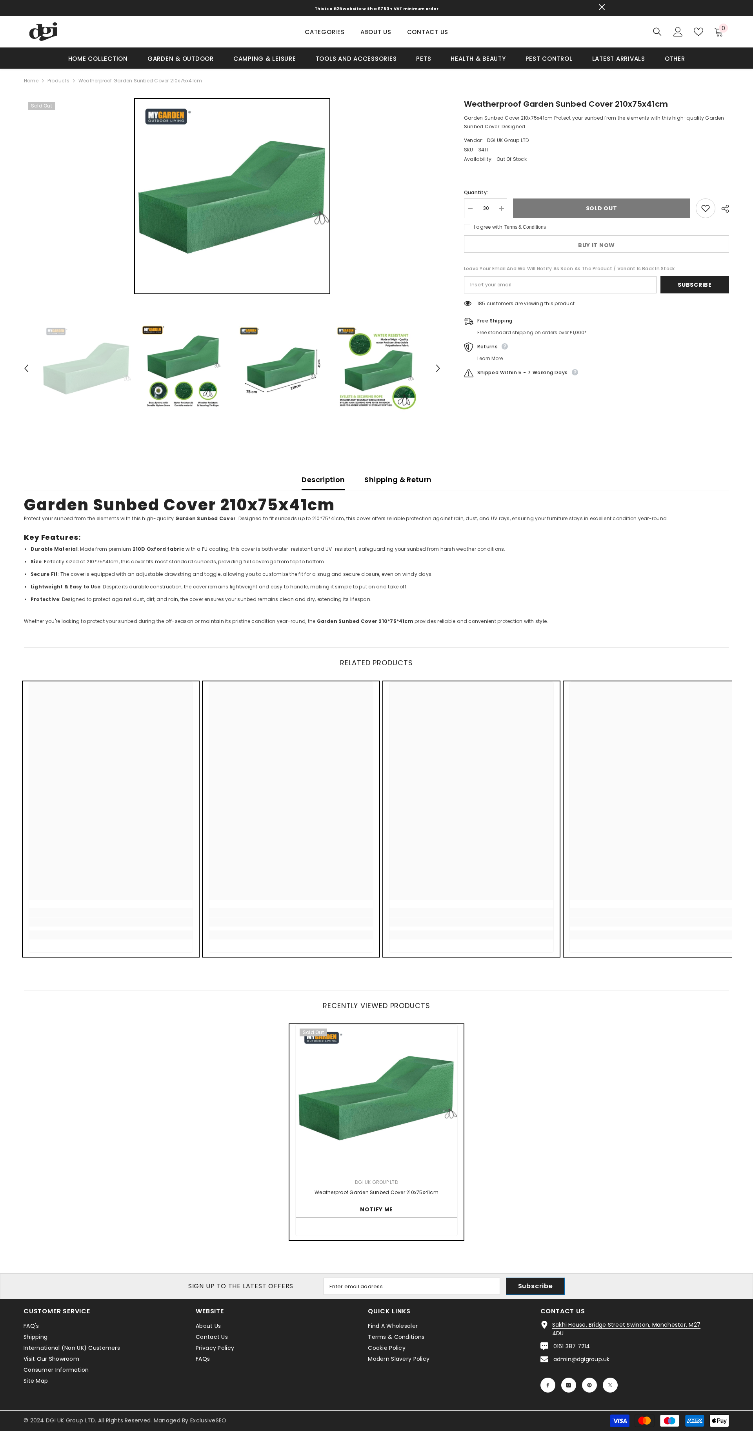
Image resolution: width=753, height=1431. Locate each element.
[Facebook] (547, 1385)
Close (602, 7)
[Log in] (678, 31)
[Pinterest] (589, 1385)
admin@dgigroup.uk (581, 1359)
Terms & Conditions (525, 227)
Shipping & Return (397, 479)
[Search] (657, 31)
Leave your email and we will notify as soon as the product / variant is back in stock (569, 268)
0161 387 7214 (571, 1346)
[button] (26, 368)
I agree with (488, 227)
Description (323, 479)
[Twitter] (610, 1385)
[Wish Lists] (698, 31)
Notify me (376, 1209)
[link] (111, 922)
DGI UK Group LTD (508, 140)
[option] (232, 196)
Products (58, 80)
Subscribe (694, 285)
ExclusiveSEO (208, 1420)
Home (31, 80)
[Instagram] (568, 1385)
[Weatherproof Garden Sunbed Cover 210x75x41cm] (376, 1097)
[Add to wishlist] (705, 208)
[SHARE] (722, 208)
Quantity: (476, 192)
